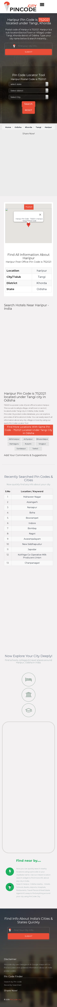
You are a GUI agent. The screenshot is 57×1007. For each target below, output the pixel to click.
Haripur (48, 127)
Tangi (38, 127)
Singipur (42, 444)
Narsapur (32, 507)
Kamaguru (14, 444)
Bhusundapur (42, 439)
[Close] (40, 214)
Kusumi (28, 444)
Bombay (32, 528)
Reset (28, 110)
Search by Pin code (13, 982)
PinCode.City (15, 999)
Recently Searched (12, 985)
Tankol (35, 449)
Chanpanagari (32, 563)
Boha (32, 512)
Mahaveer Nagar (32, 497)
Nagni (32, 533)
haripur (42, 270)
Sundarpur (21, 449)
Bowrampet (32, 518)
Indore (32, 523)
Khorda (28, 127)
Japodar (32, 549)
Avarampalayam (32, 539)
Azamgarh (32, 502)
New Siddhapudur (32, 544)
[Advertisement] (28, 165)
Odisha (18, 127)
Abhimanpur (14, 439)
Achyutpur (28, 439)
